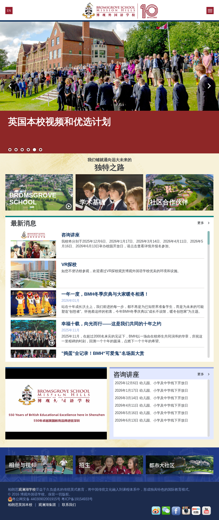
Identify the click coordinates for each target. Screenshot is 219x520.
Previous (10, 85)
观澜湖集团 (47, 505)
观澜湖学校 (27, 489)
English (9, 10)
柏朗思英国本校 (20, 505)
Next (208, 85)
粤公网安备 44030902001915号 (36, 499)
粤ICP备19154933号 (77, 499)
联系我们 (69, 505)
